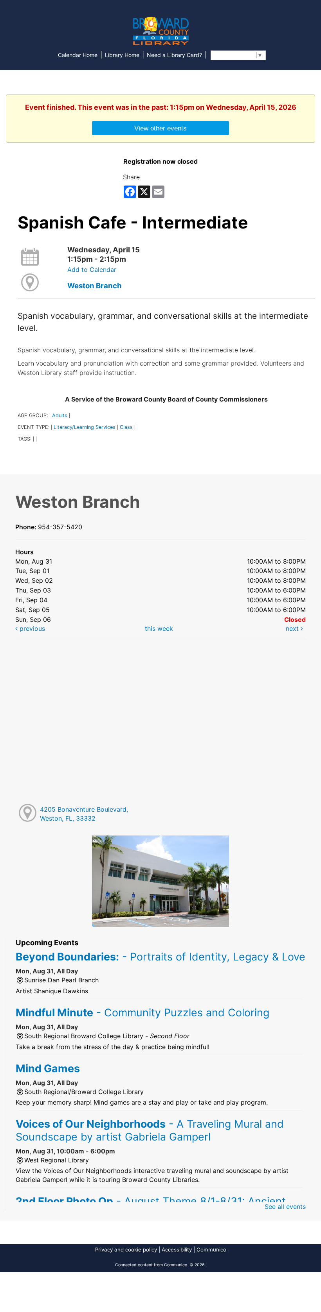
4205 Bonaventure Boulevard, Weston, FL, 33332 (84, 813)
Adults (59, 415)
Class (126, 427)
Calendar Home (77, 55)
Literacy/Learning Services (84, 427)
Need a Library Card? (174, 55)
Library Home (122, 55)
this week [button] (159, 628)
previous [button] (31, 628)
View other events (160, 128)
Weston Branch (94, 285)
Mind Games (48, 1068)
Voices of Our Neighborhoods (150, 1129)
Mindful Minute (142, 1012)
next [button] (293, 628)
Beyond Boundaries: (160, 956)
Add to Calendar (91, 269)
